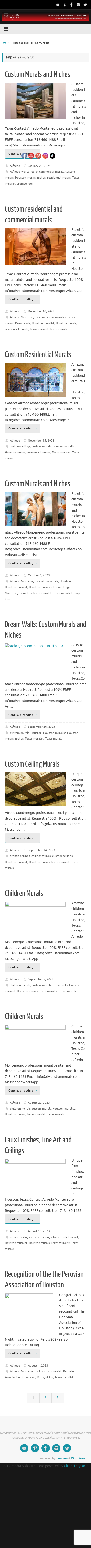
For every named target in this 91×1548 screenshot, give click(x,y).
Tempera (62, 1458)
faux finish (60, 1237)
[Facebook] (71, 4)
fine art (73, 1237)
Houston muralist (63, 446)
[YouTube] (58, 4)
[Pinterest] (64, 4)
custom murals (19, 733)
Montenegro (13, 593)
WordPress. (78, 1458)
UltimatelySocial (76, 1466)
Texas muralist (61, 452)
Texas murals (58, 329)
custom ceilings (20, 446)
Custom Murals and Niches (37, 74)
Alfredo (15, 166)
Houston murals (66, 323)
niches (19, 739)
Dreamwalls (60, 985)
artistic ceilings (20, 856)
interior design (61, 587)
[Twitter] (85, 4)
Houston (65, 581)
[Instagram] (78, 4)
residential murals (59, 178)
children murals (20, 985)
